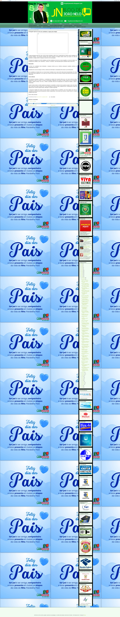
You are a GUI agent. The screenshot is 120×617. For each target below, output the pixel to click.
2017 (82, 275)
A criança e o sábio (84, 321)
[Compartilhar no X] (52, 96)
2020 (82, 271)
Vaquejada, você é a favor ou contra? (85, 349)
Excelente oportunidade (85, 295)
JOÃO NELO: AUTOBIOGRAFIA (43, 25)
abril (82, 380)
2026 (82, 263)
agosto (83, 375)
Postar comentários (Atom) (54, 107)
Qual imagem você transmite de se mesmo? (84, 293)
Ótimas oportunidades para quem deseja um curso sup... (85, 359)
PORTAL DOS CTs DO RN (77, 25)
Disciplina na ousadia (85, 361)
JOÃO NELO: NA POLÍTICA (56, 23)
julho (82, 376)
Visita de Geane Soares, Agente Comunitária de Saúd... (85, 336)
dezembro (83, 277)
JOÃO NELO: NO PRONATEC (33, 25)
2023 (82, 267)
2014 (82, 387)
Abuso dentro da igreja (85, 305)
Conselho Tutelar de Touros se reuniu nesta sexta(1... (85, 333)
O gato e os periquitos (85, 280)
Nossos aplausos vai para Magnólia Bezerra (85, 368)
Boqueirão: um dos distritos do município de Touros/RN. (87, 247)
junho (83, 377)
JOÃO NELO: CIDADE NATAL (75, 23)
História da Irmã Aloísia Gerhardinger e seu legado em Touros (87, 254)
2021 (82, 270)
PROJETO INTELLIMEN (85, 23)
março (83, 381)
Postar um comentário (33, 101)
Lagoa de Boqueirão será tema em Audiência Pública (85, 347)
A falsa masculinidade (85, 320)
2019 (82, 272)
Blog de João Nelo (37, 3)
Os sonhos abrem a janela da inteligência (85, 299)
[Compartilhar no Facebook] (53, 96)
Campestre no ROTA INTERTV (85, 318)
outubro (83, 372)
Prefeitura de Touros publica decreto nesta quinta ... (85, 339)
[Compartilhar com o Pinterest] (54, 96)
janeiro (83, 384)
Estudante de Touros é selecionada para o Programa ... (85, 331)
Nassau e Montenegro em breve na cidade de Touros (85, 312)
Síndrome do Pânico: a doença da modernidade (85, 326)
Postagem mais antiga (73, 105)
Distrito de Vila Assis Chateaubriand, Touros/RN (87, 240)
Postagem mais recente (32, 105)
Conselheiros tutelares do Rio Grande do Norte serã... (85, 342)
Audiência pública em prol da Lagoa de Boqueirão (85, 291)
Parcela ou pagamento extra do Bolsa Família (85, 284)
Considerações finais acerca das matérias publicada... (85, 370)
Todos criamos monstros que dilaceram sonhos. (85, 286)
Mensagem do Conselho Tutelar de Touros (85, 301)
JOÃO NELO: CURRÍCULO (46, 23)
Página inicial (31, 23)
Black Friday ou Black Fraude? (85, 282)
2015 (82, 385)
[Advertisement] (86, 107)
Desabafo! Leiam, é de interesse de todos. (85, 314)
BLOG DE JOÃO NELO (38, 23)
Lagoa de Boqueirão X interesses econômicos (85, 328)
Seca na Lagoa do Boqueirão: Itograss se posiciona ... (85, 288)
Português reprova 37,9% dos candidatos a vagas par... (85, 365)
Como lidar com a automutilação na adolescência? (84, 308)
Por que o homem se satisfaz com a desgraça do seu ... (85, 356)
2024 (82, 266)
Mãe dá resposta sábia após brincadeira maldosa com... (85, 304)
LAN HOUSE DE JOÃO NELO (68, 25)
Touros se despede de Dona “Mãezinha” (85, 351)
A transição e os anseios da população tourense (85, 323)
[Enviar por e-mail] (51, 96)
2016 (82, 276)
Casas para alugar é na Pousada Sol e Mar (85, 297)
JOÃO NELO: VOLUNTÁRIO (65, 23)
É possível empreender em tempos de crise (85, 344)
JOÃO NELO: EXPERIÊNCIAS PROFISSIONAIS (56, 25)
